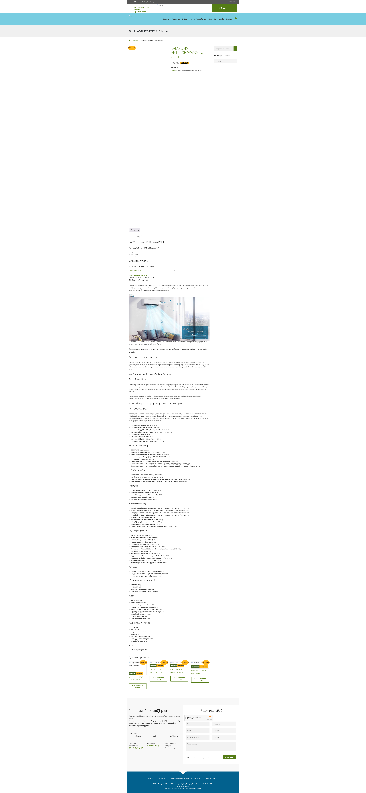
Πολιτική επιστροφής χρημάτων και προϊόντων (185, 778)
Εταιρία (166, 19)
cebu (179, 70)
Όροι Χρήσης (161, 778)
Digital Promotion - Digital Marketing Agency (187, 788)
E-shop (184, 19)
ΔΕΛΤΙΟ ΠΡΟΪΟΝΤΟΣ (135, 270)
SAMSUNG (185, 70)
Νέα (210, 19)
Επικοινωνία (233, 2)
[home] (129, 40)
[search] (235, 48)
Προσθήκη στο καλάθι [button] (137, 686)
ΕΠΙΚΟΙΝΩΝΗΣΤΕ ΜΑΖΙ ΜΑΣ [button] (138, 275)
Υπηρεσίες (176, 19)
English (229, 19)
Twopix (186, 786)
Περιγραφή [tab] (135, 230)
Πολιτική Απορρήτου (211, 778)
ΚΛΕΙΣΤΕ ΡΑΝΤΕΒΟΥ (222, 8)
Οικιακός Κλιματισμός (196, 70)
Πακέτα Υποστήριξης (197, 19)
